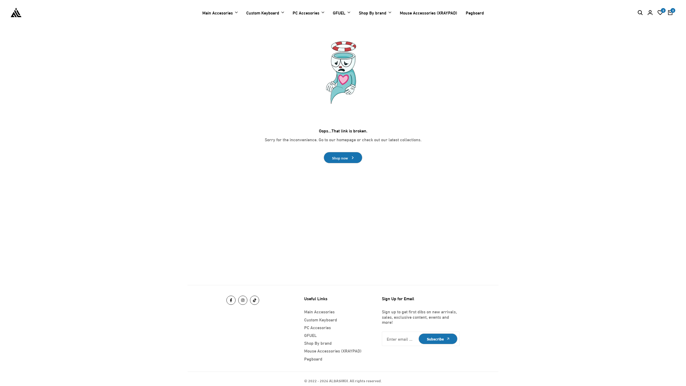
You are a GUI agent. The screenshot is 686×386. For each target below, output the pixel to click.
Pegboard (313, 358)
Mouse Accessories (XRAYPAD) (332, 350)
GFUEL (310, 335)
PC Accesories (317, 327)
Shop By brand (318, 343)
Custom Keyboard (320, 319)
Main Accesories (319, 311)
